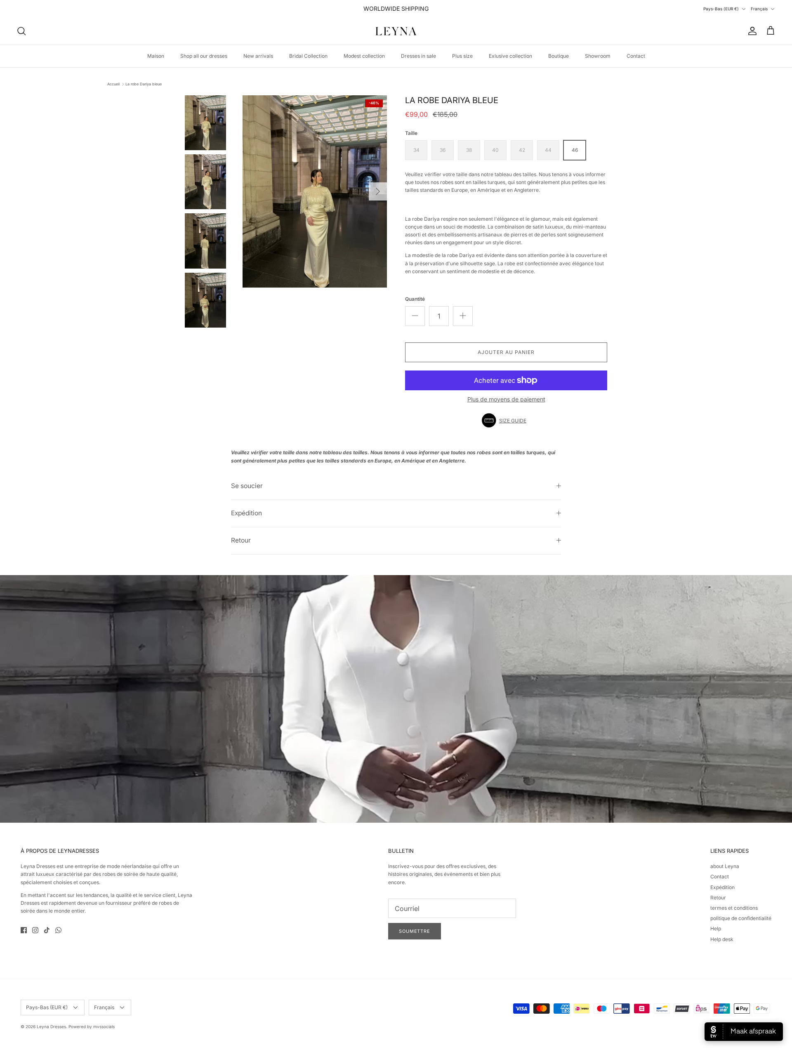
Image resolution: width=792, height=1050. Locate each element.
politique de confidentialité (740, 918)
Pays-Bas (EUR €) (721, 8)
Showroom (597, 56)
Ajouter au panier (506, 352)
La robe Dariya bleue (143, 84)
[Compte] (750, 31)
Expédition (246, 513)
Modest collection (364, 56)
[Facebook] (24, 930)
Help (715, 928)
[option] (315, 191)
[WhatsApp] (58, 930)
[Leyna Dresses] (396, 31)
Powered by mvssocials (91, 1026)
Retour (241, 540)
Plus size (462, 56)
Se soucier (247, 486)
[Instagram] (35, 930)
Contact (636, 56)
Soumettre (414, 931)
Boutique (558, 56)
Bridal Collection (308, 56)
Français (759, 8)
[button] (506, 420)
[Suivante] (378, 191)
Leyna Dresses (51, 1026)
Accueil (113, 84)
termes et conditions (734, 908)
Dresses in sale (418, 56)
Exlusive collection (510, 56)
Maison (155, 56)
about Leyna (724, 866)
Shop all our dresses (203, 56)
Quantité (415, 299)
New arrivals (258, 56)
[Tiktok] (47, 930)
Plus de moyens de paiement (506, 399)
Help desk (721, 939)
